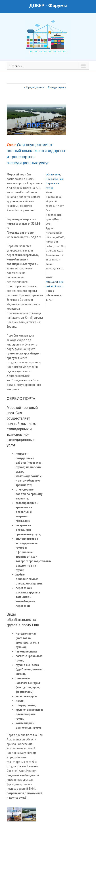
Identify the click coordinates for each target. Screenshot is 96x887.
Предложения (54, 179)
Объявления (53, 174)
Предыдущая (35, 87)
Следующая (56, 87)
